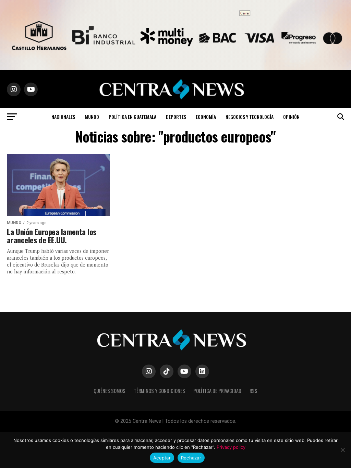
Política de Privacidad (217, 390)
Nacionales (63, 116)
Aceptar (162, 457)
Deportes (176, 116)
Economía (206, 116)
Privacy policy (231, 447)
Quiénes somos (109, 390)
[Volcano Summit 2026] (175, 68)
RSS (253, 390)
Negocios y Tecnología (250, 116)
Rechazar (191, 457)
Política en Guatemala (132, 116)
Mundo (92, 116)
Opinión (291, 116)
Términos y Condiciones (159, 390)
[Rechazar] (342, 449)
